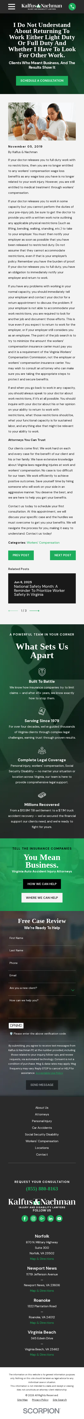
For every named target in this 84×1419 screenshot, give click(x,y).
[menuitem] (22, 1400)
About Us (41, 1108)
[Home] (41, 7)
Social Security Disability (42, 1134)
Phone (14, 963)
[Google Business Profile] (42, 1218)
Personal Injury (42, 1121)
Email (13, 975)
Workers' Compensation (43, 543)
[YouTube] (59, 1218)
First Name (16, 938)
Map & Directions (42, 1259)
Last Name (16, 950)
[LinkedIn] (51, 1218)
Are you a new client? (23, 988)
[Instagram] (33, 1218)
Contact (42, 1155)
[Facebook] (25, 1218)
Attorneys (42, 1114)
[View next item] (34, 611)
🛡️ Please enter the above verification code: (38, 1033)
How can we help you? (24, 1000)
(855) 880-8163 (42, 1189)
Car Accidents (42, 1128)
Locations (42, 1148)
